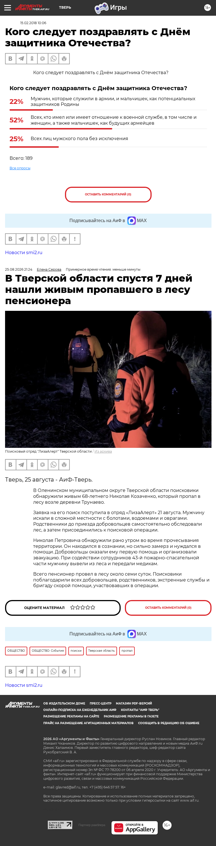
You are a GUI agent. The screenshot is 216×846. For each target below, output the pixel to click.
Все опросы (20, 168)
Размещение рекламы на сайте (71, 716)
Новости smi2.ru (23, 252)
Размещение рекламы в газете (131, 716)
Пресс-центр (100, 703)
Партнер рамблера (91, 825)
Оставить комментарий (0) (108, 194)
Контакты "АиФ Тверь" (140, 710)
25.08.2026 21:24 (18, 269)
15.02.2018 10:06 (33, 23)
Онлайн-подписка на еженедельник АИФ (79, 710)
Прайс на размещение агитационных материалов (88, 723)
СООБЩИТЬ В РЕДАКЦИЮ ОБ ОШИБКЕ (168, 723)
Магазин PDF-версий (134, 703)
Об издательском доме (64, 703)
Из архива (103, 451)
